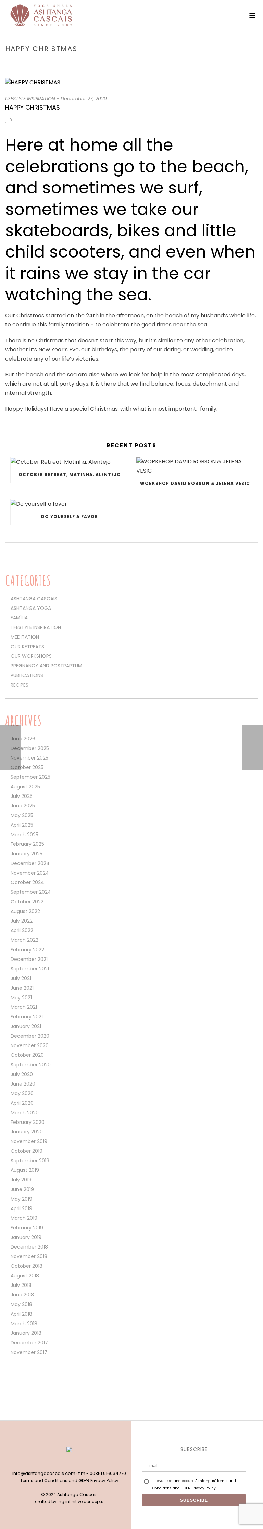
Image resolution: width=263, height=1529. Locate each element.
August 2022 (25, 911)
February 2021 (27, 1017)
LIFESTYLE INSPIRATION (183, 63)
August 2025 (25, 787)
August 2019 (25, 1170)
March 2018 (24, 1323)
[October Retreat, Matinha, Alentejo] (70, 461)
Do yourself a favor (69, 516)
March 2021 (24, 1007)
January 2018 (26, 1333)
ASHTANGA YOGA (31, 608)
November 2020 (30, 1045)
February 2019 (27, 1228)
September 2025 (30, 777)
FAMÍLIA (19, 618)
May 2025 (22, 815)
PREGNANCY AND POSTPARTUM (46, 666)
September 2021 (30, 969)
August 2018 (25, 1276)
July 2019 (21, 1180)
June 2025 (23, 806)
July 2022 (22, 921)
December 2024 (30, 863)
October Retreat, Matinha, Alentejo (69, 474)
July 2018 (21, 1285)
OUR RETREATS (27, 646)
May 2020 (22, 1093)
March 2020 (25, 1113)
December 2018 (29, 1247)
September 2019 (30, 1160)
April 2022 (22, 930)
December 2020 (30, 1036)
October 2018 (26, 1266)
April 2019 (21, 1208)
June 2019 (22, 1189)
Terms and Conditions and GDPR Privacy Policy (69, 1480)
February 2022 (27, 950)
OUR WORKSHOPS (31, 656)
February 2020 (28, 1122)
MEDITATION (25, 637)
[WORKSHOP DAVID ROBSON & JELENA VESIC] (195, 466)
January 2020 (27, 1132)
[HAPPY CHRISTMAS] (131, 82)
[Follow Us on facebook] (8, 1385)
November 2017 (29, 1352)
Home (148, 63)
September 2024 (31, 892)
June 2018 (22, 1295)
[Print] (35, 119)
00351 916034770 (108, 1473)
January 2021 (26, 1026)
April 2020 (22, 1103)
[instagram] (76, 1462)
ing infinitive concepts (80, 1501)
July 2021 (21, 978)
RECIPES (19, 685)
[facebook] (62, 1462)
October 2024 (27, 882)
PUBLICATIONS (27, 675)
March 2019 (24, 1218)
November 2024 (30, 873)
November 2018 (29, 1256)
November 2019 (29, 1141)
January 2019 (26, 1237)
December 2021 (29, 959)
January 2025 (26, 854)
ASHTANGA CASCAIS (34, 599)
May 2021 (21, 997)
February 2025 (27, 844)
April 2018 (21, 1314)
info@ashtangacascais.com (43, 1473)
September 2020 (31, 1065)
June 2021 (22, 988)
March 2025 (24, 834)
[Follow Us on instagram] (20, 1385)
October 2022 (27, 902)
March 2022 (24, 940)
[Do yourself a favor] (70, 504)
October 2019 (26, 1151)
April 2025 (22, 825)
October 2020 (27, 1055)
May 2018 (21, 1304)
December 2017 (29, 1343)
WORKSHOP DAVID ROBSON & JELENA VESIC (195, 483)
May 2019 (21, 1199)
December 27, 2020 (84, 98)
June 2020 (23, 1084)
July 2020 (22, 1074)
